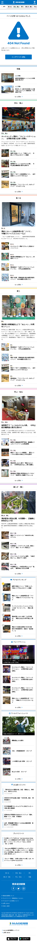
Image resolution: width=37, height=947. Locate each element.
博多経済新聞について (8, 895)
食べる (10, 6)
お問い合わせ (6, 903)
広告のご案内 (6, 906)
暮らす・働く (29, 6)
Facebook (13, 888)
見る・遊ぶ (16, 6)
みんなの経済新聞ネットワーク (18, 923)
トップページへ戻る (18, 57)
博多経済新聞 (18, 2)
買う (22, 6)
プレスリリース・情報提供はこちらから (13, 898)
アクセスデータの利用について (11, 901)
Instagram (24, 888)
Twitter (18, 888)
